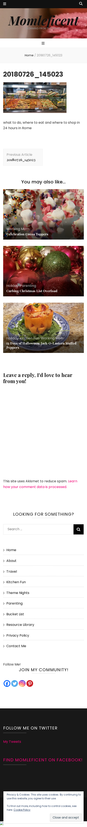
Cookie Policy (22, 810)
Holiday (12, 285)
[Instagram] (22, 683)
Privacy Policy (17, 635)
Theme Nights (17, 592)
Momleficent (43, 20)
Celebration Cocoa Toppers (27, 234)
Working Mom (17, 228)
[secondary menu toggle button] (4, 4)
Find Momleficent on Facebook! (43, 760)
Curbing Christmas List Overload (31, 291)
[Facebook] (7, 683)
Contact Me (16, 646)
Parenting (28, 285)
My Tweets (12, 741)
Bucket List (15, 614)
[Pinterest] (29, 683)
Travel (11, 571)
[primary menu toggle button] (44, 43)
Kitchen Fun (29, 338)
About (11, 560)
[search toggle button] (81, 4)
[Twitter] (14, 683)
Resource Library (20, 624)
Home (11, 550)
